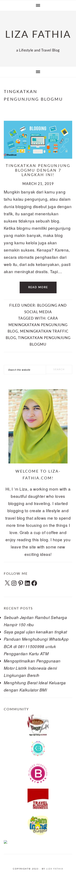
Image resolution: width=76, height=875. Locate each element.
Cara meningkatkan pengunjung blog (38, 325)
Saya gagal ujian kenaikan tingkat (35, 631)
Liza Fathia (54, 869)
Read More (38, 287)
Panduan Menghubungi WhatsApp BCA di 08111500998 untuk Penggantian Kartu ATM (36, 646)
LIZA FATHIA (38, 35)
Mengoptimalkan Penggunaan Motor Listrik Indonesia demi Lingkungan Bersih (32, 668)
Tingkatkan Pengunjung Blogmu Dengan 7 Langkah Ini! (38, 170)
